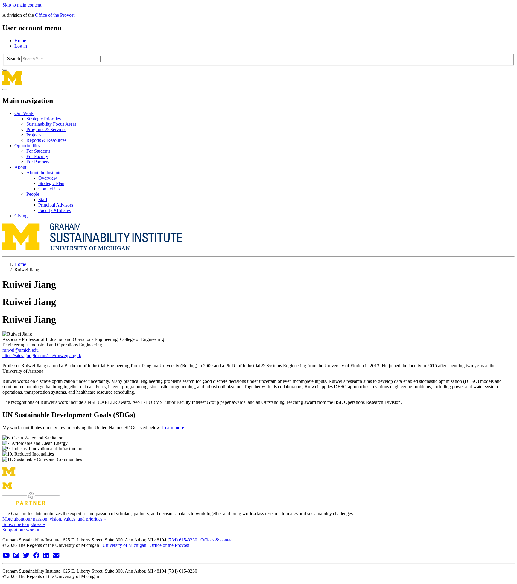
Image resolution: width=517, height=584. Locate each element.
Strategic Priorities (43, 118)
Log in (20, 45)
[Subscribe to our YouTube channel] (6, 555)
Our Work (24, 113)
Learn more (173, 427)
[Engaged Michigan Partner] (31, 503)
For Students (38, 151)
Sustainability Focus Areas (51, 124)
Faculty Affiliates (54, 210)
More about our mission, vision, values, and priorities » (54, 518)
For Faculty (37, 156)
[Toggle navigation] (4, 89)
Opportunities (27, 145)
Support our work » (20, 529)
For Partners (37, 161)
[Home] (258, 78)
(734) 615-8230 (182, 539)
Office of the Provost (54, 15)
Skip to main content (21, 4)
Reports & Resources (46, 140)
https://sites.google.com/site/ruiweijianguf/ (41, 355)
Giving (21, 215)
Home (20, 40)
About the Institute (43, 172)
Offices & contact (217, 539)
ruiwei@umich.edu (20, 350)
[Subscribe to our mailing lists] (57, 555)
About (20, 167)
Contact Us (49, 188)
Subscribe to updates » (23, 524)
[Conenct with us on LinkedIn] (47, 555)
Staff (42, 199)
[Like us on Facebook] (37, 555)
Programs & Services (46, 129)
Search (13, 58)
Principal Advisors (55, 204)
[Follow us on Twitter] (27, 555)
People (32, 194)
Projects (33, 134)
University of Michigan (124, 545)
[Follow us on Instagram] (17, 555)
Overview (47, 177)
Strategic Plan (51, 183)
